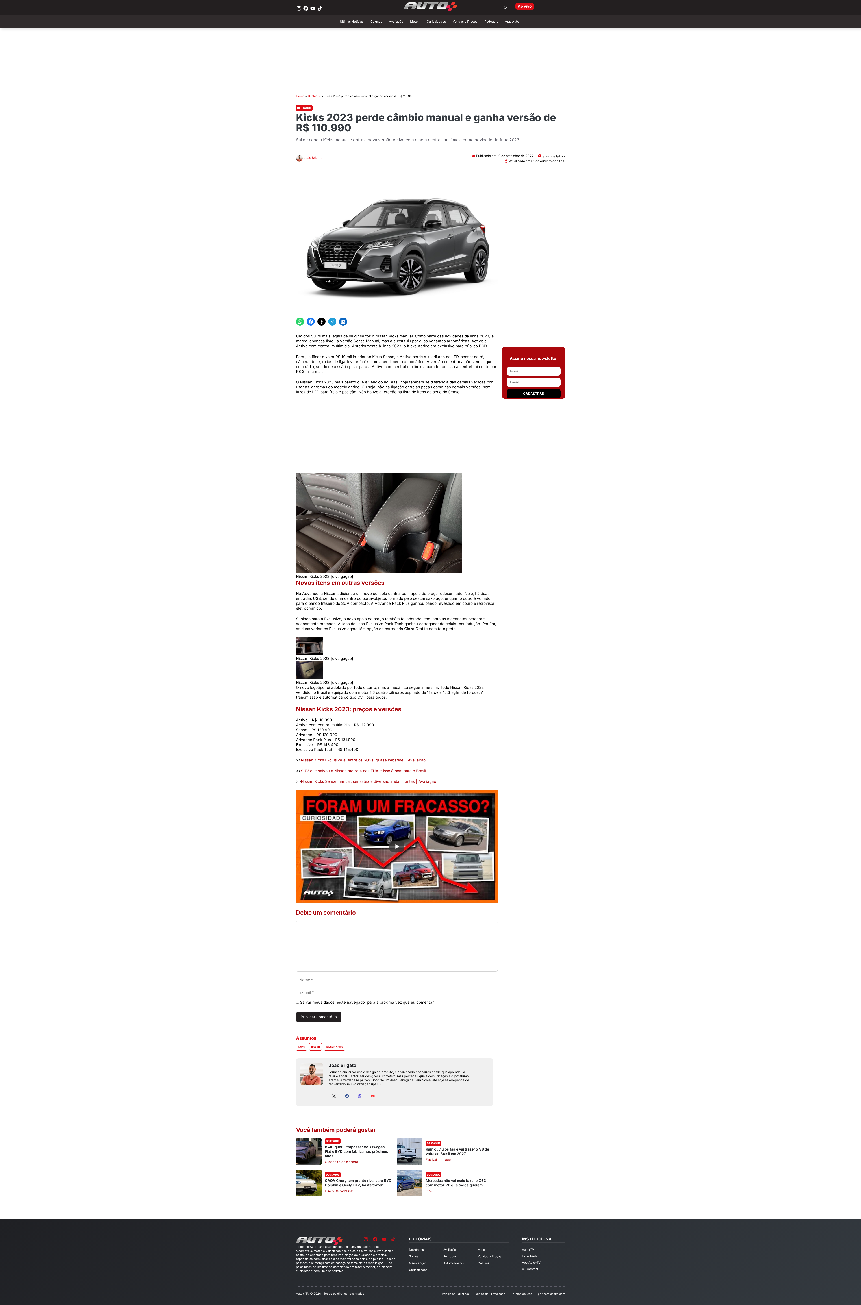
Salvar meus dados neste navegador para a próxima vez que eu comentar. (367, 1002)
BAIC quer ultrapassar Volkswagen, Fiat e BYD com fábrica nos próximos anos (356, 1151)
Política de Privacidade (489, 1294)
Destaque (314, 96)
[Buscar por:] (505, 7)
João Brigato (313, 157)
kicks (301, 1046)
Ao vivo (525, 6)
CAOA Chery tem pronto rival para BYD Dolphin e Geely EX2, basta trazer (358, 1182)
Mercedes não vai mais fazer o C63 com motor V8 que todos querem (456, 1182)
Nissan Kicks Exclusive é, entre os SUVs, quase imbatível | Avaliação (363, 760)
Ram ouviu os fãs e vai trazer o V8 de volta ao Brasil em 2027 (457, 1151)
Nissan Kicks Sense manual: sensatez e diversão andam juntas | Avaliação (368, 781)
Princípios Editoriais (455, 1294)
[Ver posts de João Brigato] (299, 159)
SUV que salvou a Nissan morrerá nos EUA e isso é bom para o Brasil (363, 771)
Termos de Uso (521, 1294)
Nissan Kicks (334, 1046)
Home (300, 96)
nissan (315, 1046)
